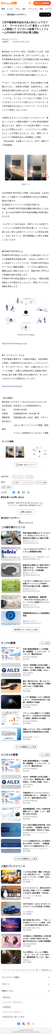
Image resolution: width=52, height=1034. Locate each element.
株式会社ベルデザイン (10, 39)
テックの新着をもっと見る (26, 747)
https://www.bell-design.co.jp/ (14, 343)
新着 (3, 9)
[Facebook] (14, 492)
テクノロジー (18, 477)
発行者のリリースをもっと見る (26, 629)
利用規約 (6, 1007)
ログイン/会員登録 (42, 3)
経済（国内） (7, 487)
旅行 (24, 9)
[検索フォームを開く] (29, 3)
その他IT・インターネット (23, 483)
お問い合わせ (26, 512)
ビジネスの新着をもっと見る (26, 859)
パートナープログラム (12, 1002)
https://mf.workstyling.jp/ (12, 386)
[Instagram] (28, 1023)
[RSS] (33, 1023)
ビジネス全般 (41, 483)
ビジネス (29, 477)
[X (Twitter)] (18, 492)
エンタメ (10, 9)
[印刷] (28, 492)
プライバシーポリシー (12, 1012)
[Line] (23, 492)
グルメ (18, 9)
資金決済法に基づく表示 (13, 1017)
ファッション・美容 (35, 9)
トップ (4, 970)
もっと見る (45, 643)
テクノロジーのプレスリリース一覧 (24, 970)
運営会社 (6, 997)
